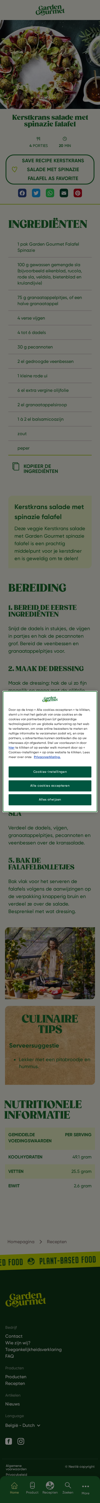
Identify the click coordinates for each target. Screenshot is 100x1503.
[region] (50, 751)
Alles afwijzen (50, 799)
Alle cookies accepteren (49, 785)
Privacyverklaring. (47, 757)
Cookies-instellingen (50, 772)
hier (11, 747)
